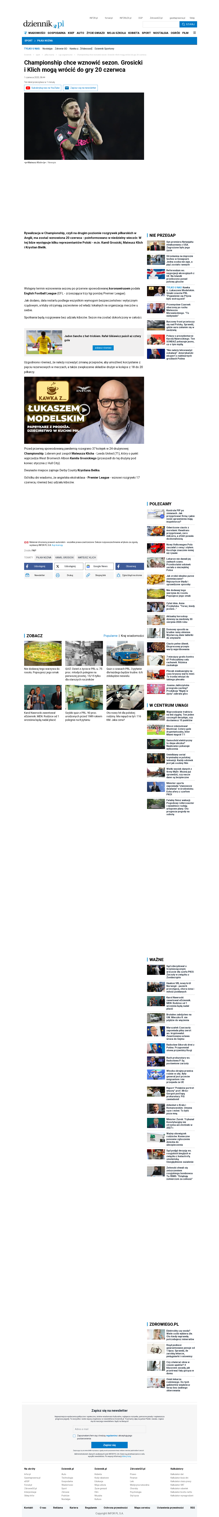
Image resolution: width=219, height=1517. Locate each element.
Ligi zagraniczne (65, 55)
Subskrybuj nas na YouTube (45, 87)
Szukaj (190, 24)
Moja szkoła (100, 1485)
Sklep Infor (29, 1495)
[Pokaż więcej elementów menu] (194, 33)
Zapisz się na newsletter (83, 87)
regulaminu (111, 1435)
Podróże (65, 1495)
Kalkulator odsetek (179, 1488)
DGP (141, 18)
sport (38, 55)
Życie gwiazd (101, 1488)
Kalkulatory (177, 1468)
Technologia (67, 1478)
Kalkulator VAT (177, 1485)
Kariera (74, 1507)
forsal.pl (109, 18)
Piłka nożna (45, 40)
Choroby (134, 1488)
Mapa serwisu (142, 1507)
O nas (43, 1507)
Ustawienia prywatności (170, 1507)
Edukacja (99, 1481)
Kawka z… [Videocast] (81, 48)
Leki (132, 1481)
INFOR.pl (94, 18)
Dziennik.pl (68, 1468)
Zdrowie (65, 1492)
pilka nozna (49, 55)
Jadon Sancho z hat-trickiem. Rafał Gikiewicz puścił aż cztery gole (102, 338)
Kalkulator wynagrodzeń (182, 1495)
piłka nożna (43, 557)
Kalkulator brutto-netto (181, 1492)
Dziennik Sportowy (104, 48)
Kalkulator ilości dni (179, 1478)
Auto (64, 1474)
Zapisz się (109, 1445)
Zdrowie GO (61, 48)
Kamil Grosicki (64, 557)
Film (96, 1492)
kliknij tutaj (126, 1456)
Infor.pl (27, 1474)
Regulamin (91, 1507)
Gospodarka (67, 1481)
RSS (192, 1507)
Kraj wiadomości (132, 636)
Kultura (98, 1499)
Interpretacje (30, 1492)
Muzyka (98, 1495)
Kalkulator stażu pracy (181, 1481)
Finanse (133, 1478)
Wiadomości (67, 1485)
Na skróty (29, 1468)
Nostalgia (47, 48)
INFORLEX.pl (125, 18)
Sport (29, 40)
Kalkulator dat (177, 1474)
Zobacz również (103, 347)
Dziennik (27, 55)
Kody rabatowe (102, 1478)
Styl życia (134, 1495)
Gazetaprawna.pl (32, 1478)
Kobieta (98, 1474)
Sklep (192, 18)
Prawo (133, 1474)
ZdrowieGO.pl (156, 18)
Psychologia (135, 1492)
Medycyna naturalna (139, 1485)
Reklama (58, 1507)
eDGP (26, 1481)
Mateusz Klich (87, 557)
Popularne (111, 636)
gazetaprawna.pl (177, 18)
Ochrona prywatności (116, 1507)
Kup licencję (57, 545)
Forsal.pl (28, 1485)
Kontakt (28, 1507)
